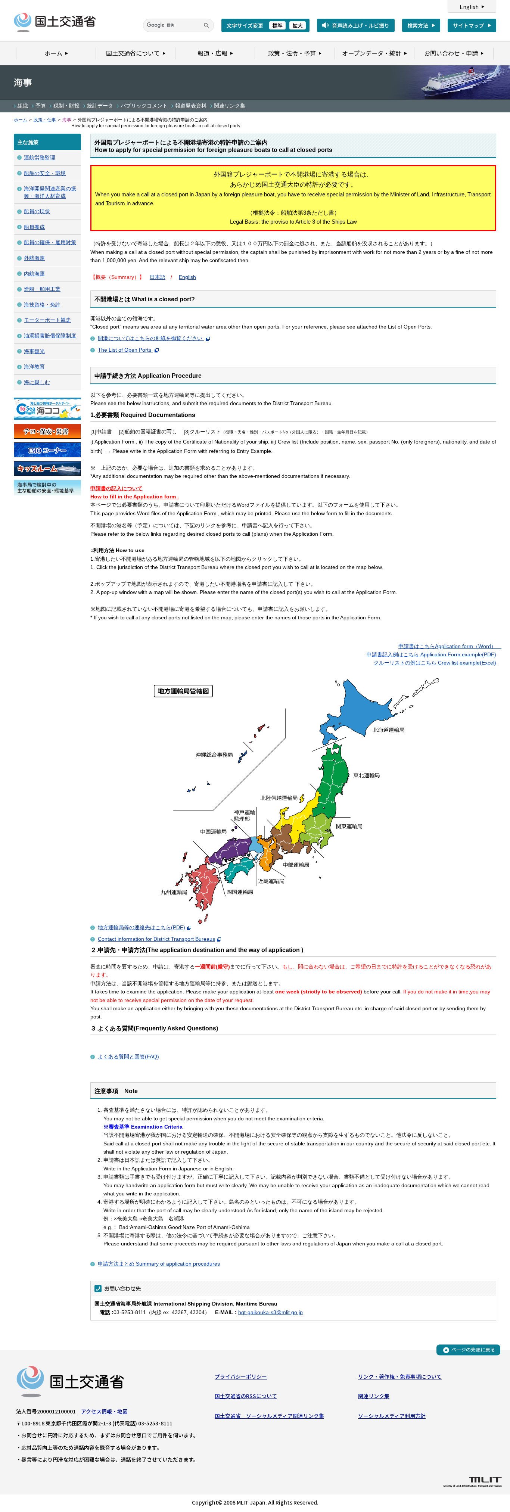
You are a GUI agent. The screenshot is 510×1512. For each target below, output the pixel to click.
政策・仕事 (45, 119)
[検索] (206, 25)
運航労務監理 (39, 158)
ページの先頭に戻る (473, 1349)
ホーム (20, 119)
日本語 (157, 277)
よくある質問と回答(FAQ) (128, 1057)
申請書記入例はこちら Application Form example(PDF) (431, 654)
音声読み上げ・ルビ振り (360, 25)
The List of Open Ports (125, 350)
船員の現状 (37, 211)
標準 (277, 25)
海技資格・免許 (42, 305)
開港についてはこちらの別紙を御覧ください (151, 338)
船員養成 (34, 227)
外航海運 (34, 258)
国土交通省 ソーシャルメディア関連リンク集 (269, 1415)
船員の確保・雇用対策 (50, 242)
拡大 (297, 25)
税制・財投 (66, 106)
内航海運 (34, 274)
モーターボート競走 (47, 320)
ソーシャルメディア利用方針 (392, 1415)
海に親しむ (37, 382)
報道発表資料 (190, 106)
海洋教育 (34, 367)
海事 (66, 119)
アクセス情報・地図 (104, 1411)
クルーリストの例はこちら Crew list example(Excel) (435, 663)
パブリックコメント (144, 106)
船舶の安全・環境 (45, 173)
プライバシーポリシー (241, 1376)
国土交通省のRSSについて (246, 1396)
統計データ (100, 106)
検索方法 (417, 25)
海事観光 (34, 351)
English (469, 6)
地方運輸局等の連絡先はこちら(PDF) (141, 927)
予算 (40, 106)
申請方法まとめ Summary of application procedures (159, 1264)
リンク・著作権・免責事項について (400, 1376)
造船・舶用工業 (42, 289)
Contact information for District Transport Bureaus (156, 939)
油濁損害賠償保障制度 (50, 336)
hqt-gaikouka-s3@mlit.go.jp (270, 1312)
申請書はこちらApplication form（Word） (447, 646)
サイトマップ (468, 25)
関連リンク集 (229, 106)
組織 (23, 106)
